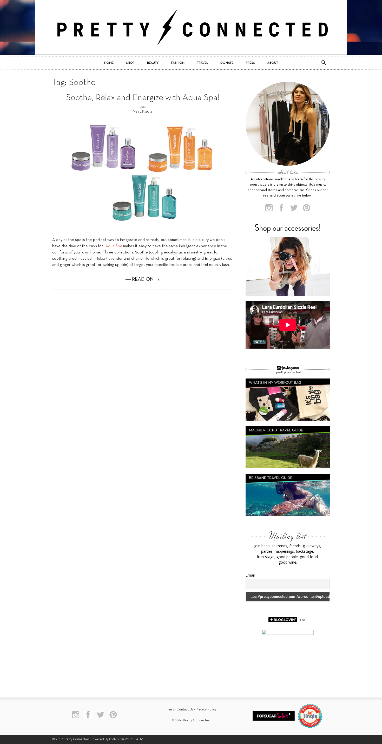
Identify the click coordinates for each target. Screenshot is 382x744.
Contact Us (184, 709)
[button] (323, 63)
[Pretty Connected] (191, 27)
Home (109, 63)
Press (250, 63)
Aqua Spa (114, 246)
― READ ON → (143, 279)
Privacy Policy (206, 709)
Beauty (153, 63)
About (272, 63)
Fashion (178, 63)
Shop (130, 63)
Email (250, 575)
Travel (202, 63)
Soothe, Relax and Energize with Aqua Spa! (143, 98)
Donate (226, 63)
